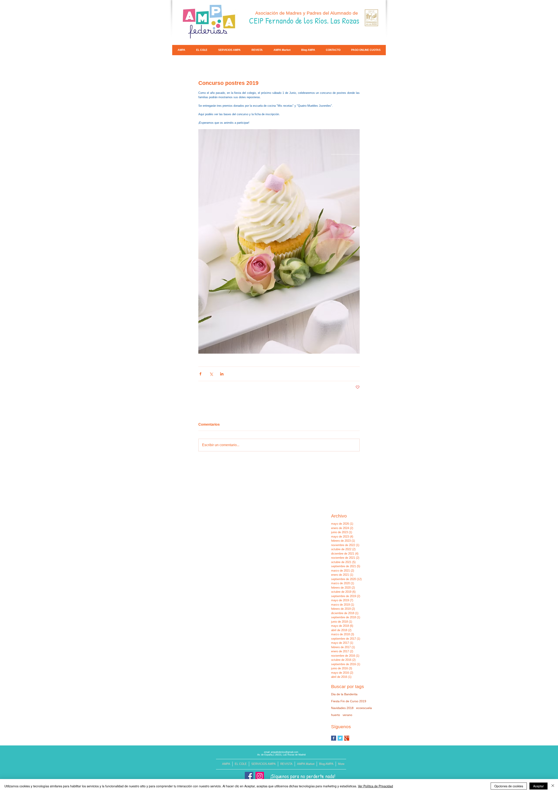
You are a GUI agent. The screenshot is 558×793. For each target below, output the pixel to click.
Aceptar (538, 786)
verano (347, 715)
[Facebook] (249, 776)
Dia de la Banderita (344, 694)
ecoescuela (364, 708)
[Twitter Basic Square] (340, 738)
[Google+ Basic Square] (346, 738)
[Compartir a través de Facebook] (200, 374)
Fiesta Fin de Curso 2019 (348, 701)
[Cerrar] (552, 786)
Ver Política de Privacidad (375, 786)
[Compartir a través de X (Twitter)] (211, 374)
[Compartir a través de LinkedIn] (222, 374)
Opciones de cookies (508, 786)
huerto (335, 715)
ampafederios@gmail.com (284, 752)
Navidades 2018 (342, 708)
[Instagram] (259, 776)
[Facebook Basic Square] (333, 738)
